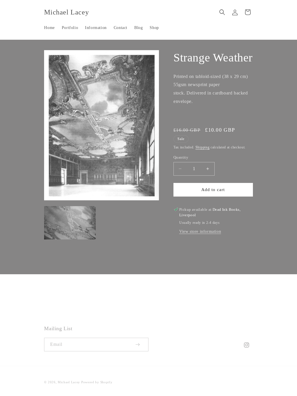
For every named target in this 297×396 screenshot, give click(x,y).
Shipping (202, 147)
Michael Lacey (69, 382)
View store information (200, 231)
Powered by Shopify (97, 382)
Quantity (180, 157)
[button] (222, 12)
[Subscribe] (141, 344)
